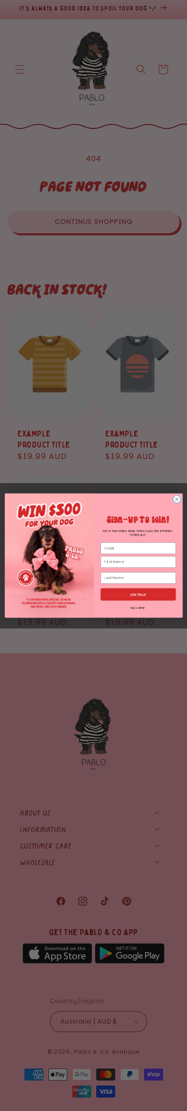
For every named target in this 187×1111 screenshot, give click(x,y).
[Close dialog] (177, 499)
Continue (138, 593)
